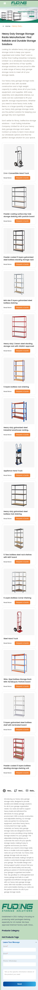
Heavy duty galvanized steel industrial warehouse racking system (16, 430)
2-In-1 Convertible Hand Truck (16, 173)
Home (7, 26)
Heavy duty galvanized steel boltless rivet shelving (16, 512)
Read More (8, 178)
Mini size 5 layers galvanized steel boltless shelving (18, 301)
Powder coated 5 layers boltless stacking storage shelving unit (17, 767)
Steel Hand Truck (11, 638)
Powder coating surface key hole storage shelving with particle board (19, 215)
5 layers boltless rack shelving (16, 387)
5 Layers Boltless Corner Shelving (17, 598)
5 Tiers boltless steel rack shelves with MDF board (18, 556)
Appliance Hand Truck (13, 470)
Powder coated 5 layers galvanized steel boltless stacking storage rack (19, 258)
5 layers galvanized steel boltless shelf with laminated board (18, 723)
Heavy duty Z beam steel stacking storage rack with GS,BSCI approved (19, 345)
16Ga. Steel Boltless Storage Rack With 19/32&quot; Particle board (17, 680)
